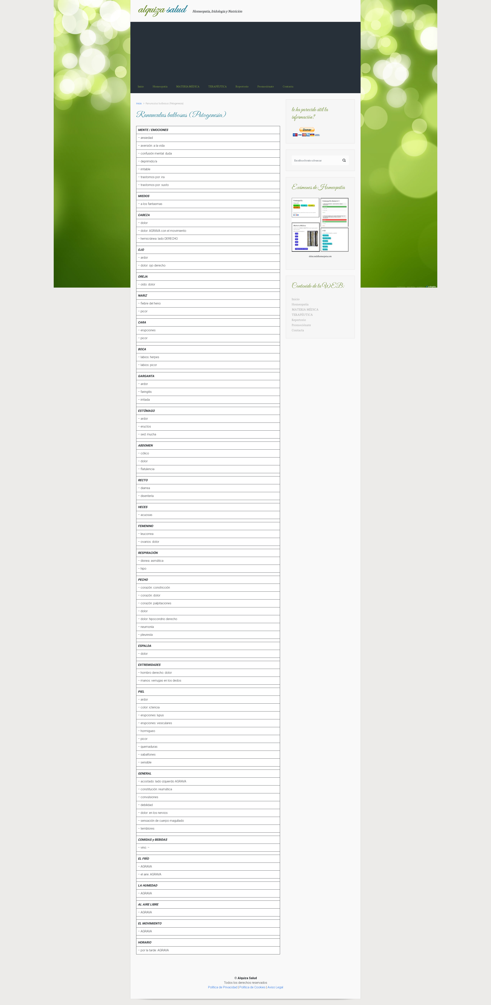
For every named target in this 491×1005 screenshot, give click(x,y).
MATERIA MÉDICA (305, 309)
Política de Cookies (252, 987)
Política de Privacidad (222, 987)
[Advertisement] (245, 50)
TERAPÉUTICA (302, 314)
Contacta (298, 330)
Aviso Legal (275, 987)
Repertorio (299, 319)
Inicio (139, 103)
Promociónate (301, 324)
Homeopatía (300, 304)
